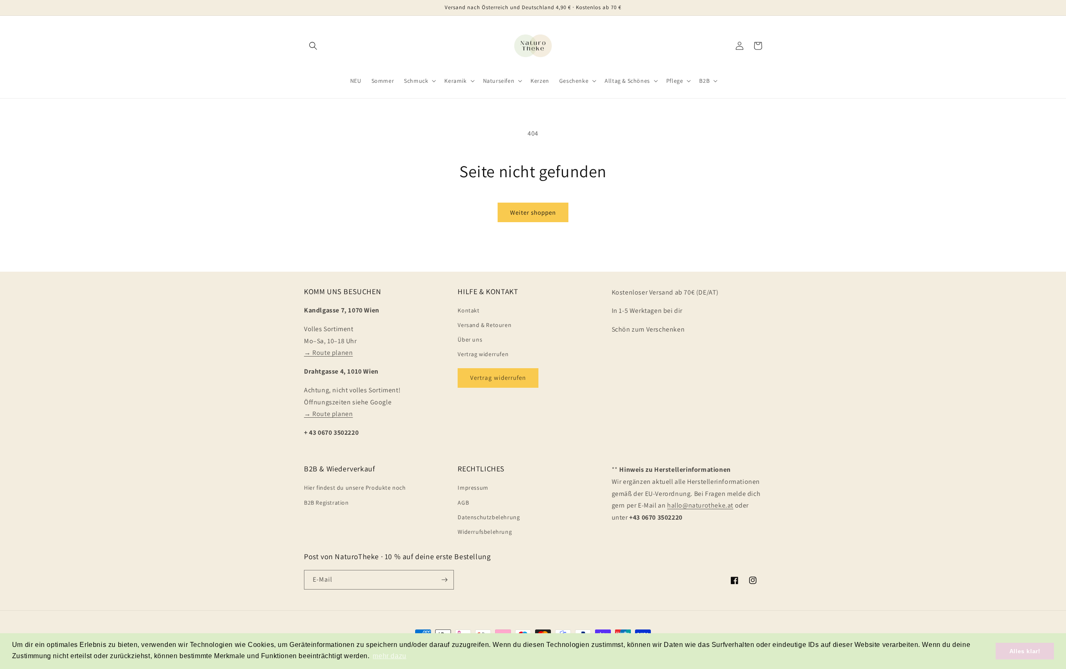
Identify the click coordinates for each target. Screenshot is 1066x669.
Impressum (473, 487)
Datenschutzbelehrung (489, 517)
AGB (463, 502)
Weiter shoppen (533, 212)
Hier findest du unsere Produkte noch (355, 487)
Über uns (470, 339)
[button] (313, 46)
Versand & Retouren (484, 325)
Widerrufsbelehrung (485, 531)
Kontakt (468, 310)
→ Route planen (328, 352)
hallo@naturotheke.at (700, 505)
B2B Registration (326, 502)
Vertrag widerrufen (483, 354)
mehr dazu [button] (389, 655)
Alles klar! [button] (1025, 651)
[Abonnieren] (444, 580)
